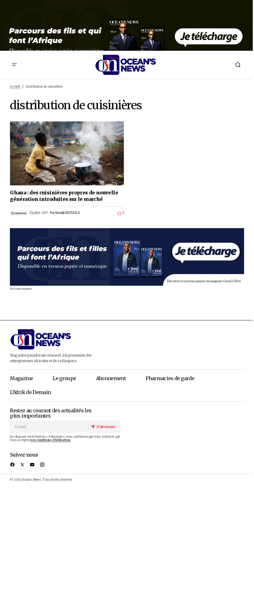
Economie (18, 213)
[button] (14, 65)
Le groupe (64, 378)
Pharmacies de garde (170, 378)
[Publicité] (127, 25)
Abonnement (111, 378)
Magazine (21, 378)
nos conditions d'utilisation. (50, 440)
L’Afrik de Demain (30, 392)
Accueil (15, 87)
